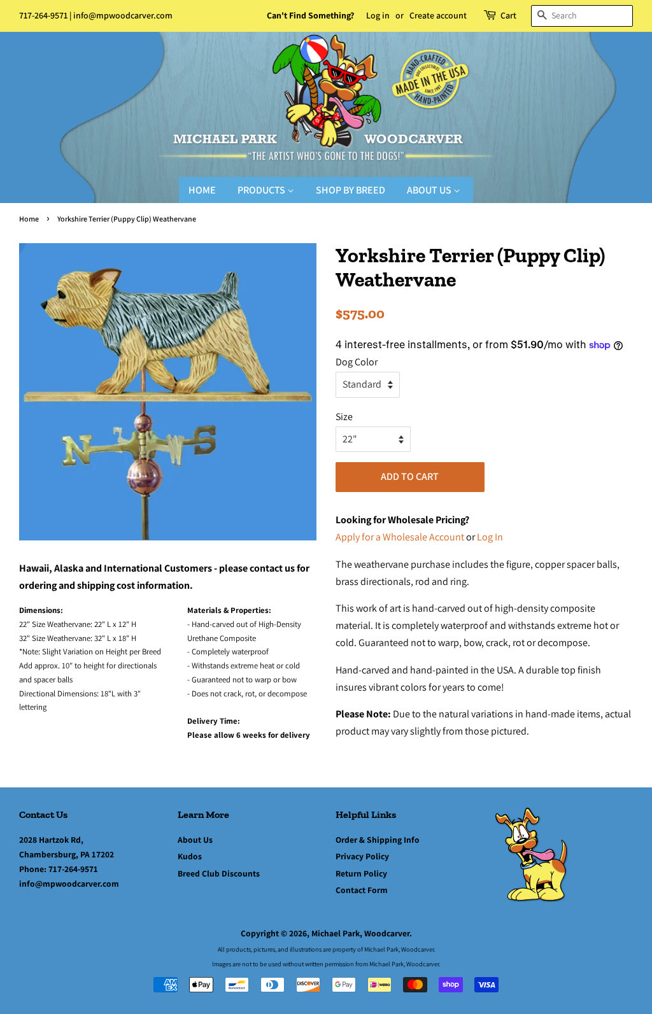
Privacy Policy (362, 856)
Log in (378, 15)
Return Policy (361, 873)
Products (262, 190)
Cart (508, 15)
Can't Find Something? (310, 15)
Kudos (190, 856)
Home (202, 190)
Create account (438, 15)
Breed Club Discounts (219, 873)
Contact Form (362, 890)
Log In (490, 537)
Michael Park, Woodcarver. (361, 933)
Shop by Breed (350, 190)
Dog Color (357, 362)
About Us (430, 190)
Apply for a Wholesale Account (400, 537)
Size (344, 416)
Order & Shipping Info (378, 839)
